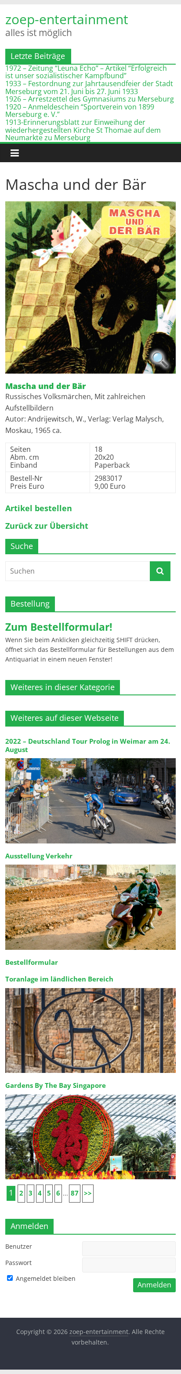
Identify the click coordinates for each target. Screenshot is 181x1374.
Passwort (18, 1262)
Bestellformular (31, 962)
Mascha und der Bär (45, 386)
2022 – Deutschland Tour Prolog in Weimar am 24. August (87, 745)
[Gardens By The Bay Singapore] (90, 1093)
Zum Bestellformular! (58, 627)
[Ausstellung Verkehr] (90, 864)
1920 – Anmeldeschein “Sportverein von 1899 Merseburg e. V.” (79, 111)
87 (75, 1193)
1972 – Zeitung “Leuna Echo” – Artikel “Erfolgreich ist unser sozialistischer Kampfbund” (86, 72)
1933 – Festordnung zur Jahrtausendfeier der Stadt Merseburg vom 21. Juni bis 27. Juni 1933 (89, 87)
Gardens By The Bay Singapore (55, 1085)
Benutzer (18, 1246)
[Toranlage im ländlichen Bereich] (90, 987)
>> (88, 1193)
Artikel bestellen (38, 508)
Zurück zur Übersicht (46, 526)
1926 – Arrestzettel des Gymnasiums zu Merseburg (89, 99)
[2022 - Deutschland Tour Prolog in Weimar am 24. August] (90, 757)
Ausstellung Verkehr (38, 856)
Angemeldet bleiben (45, 1278)
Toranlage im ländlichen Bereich (59, 979)
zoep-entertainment (66, 19)
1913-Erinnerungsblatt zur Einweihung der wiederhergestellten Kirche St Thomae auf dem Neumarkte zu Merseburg (83, 129)
